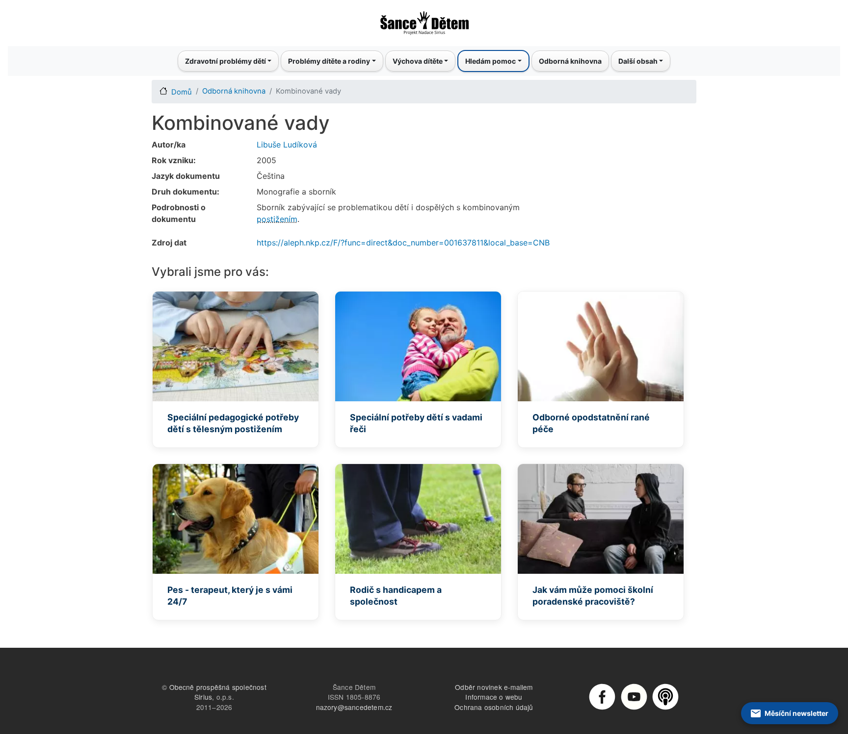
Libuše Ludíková (287, 144)
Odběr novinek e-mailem (493, 687)
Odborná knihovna (570, 61)
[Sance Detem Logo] (424, 20)
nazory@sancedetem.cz (354, 707)
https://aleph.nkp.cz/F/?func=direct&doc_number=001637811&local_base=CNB (403, 242)
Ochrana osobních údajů (493, 707)
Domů (181, 92)
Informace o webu (493, 697)
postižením (277, 219)
